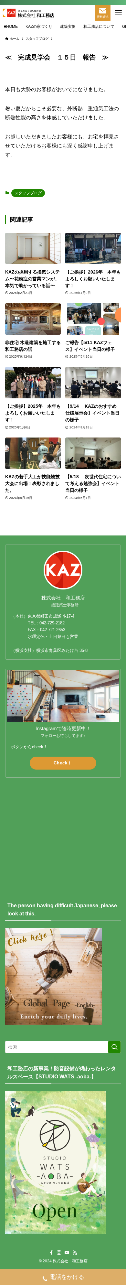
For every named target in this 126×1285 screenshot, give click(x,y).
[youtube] (67, 1253)
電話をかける (66, 1277)
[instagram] (59, 1253)
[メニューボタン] (118, 13)
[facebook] (51, 1253)
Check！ (63, 763)
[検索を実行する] (114, 1047)
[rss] (75, 1253)
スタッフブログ (28, 193)
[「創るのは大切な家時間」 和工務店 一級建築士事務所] (28, 13)
